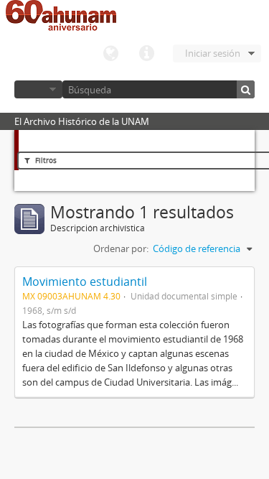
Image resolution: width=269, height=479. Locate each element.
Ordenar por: (120, 248)
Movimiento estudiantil (84, 281)
